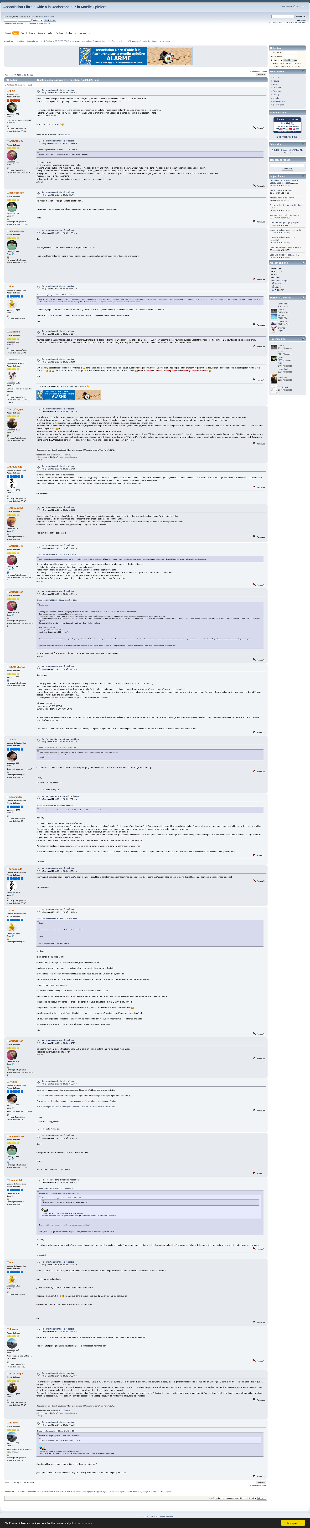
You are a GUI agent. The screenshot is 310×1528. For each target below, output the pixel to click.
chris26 (128, 41)
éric (11, 286)
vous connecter (32, 17)
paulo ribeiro (16, 192)
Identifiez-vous (279, 101)
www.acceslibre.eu (63, 455)
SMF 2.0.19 (144, 1517)
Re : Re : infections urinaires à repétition (60, 739)
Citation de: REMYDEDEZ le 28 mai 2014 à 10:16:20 (57, 600)
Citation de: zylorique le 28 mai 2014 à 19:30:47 (55, 295)
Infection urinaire (277, 190)
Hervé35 (291, 198)
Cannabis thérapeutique (280, 223)
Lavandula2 (15, 797)
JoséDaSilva (16, 507)
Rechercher (278, 88)
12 (25, 75)
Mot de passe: (276, 56)
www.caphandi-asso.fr (68, 457)
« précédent (255, 71)
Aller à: (212, 1498)
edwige (278, 284)
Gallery (276, 95)
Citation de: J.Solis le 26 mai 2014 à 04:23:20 (55, 805)
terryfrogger (16, 409)
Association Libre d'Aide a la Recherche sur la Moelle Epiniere (55, 7)
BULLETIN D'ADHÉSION (287, 137)
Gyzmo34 (14, 359)
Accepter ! (293, 1523)
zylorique (14, 331)
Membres (277, 98)
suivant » (263, 71)
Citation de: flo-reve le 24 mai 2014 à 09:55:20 (55, 1189)
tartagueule (15, 466)
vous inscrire (49, 17)
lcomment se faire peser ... (281, 230)
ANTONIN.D (16, 141)
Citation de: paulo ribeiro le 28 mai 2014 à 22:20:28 (57, 150)
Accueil (276, 77)
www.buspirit (65, 134)
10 (20, 75)
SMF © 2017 (154, 1517)
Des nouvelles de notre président (284, 205)
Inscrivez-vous (279, 105)
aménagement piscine (279, 215)
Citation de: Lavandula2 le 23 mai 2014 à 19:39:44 (59, 1193)
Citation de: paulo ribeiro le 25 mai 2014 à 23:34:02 (57, 918)
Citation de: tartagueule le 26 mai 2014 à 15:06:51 (56, 554)
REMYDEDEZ (17, 667)
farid (280, 363)
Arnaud (281, 315)
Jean (296, 183)
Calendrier (277, 91)
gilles (12, 90)
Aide (275, 84)
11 (22, 75)
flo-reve (13, 1329)
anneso (135, 41)
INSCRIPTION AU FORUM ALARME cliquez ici (287, 23)
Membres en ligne (280, 281)
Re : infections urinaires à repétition (58, 90)
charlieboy (282, 321)
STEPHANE (283, 387)
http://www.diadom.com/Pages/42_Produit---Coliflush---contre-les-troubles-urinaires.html (80, 1107)
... (13, 75)
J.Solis (13, 739)
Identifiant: (277, 52)
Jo (139, 41)
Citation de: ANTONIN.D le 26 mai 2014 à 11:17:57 (56, 748)
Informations (85, 1523)
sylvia (121, 41)
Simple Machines (166, 1517)
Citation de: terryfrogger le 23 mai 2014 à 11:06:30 (61, 1198)
